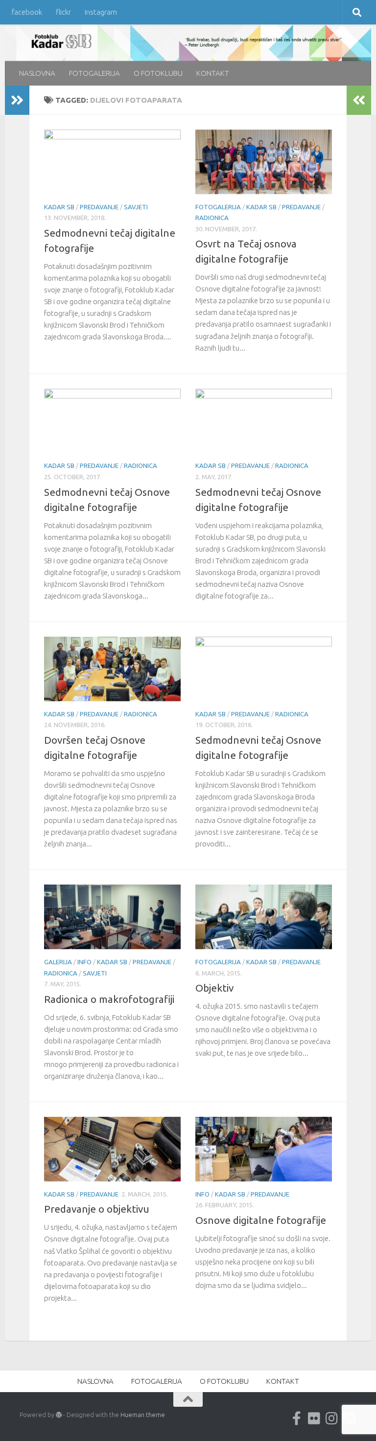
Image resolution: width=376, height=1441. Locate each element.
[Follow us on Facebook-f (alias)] (297, 1418)
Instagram (101, 12)
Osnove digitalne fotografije (260, 1220)
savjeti (136, 206)
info (84, 961)
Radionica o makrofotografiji (109, 999)
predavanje (99, 206)
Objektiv (214, 988)
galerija (58, 961)
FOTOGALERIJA (94, 73)
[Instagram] (332, 1418)
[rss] (349, 1418)
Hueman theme (142, 1414)
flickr (63, 12)
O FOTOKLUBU (158, 73)
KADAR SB (59, 206)
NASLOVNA (37, 73)
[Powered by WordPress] (59, 1415)
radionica (212, 217)
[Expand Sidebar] (17, 100)
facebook (27, 12)
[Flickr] (314, 1418)
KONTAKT (212, 73)
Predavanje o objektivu (96, 1209)
